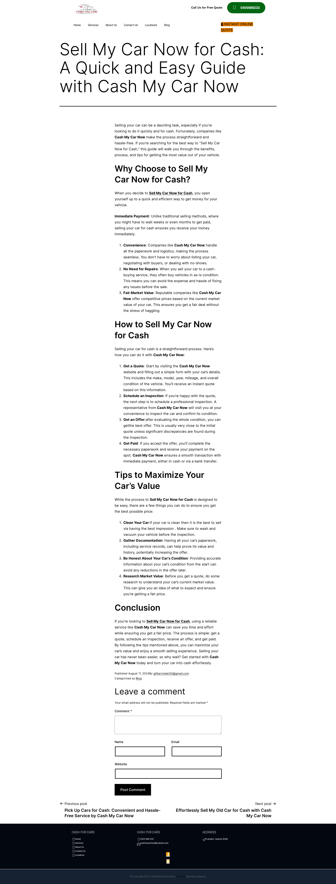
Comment (123, 711)
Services (93, 25)
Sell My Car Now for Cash (170, 193)
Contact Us (131, 25)
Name (119, 742)
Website (121, 764)
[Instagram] (168, 861)
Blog (167, 25)
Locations (151, 25)
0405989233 (250, 8)
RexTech (181, 876)
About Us (111, 25)
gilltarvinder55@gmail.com (171, 673)
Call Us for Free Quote (206, 7)
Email (175, 742)
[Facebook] (168, 854)
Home (77, 25)
